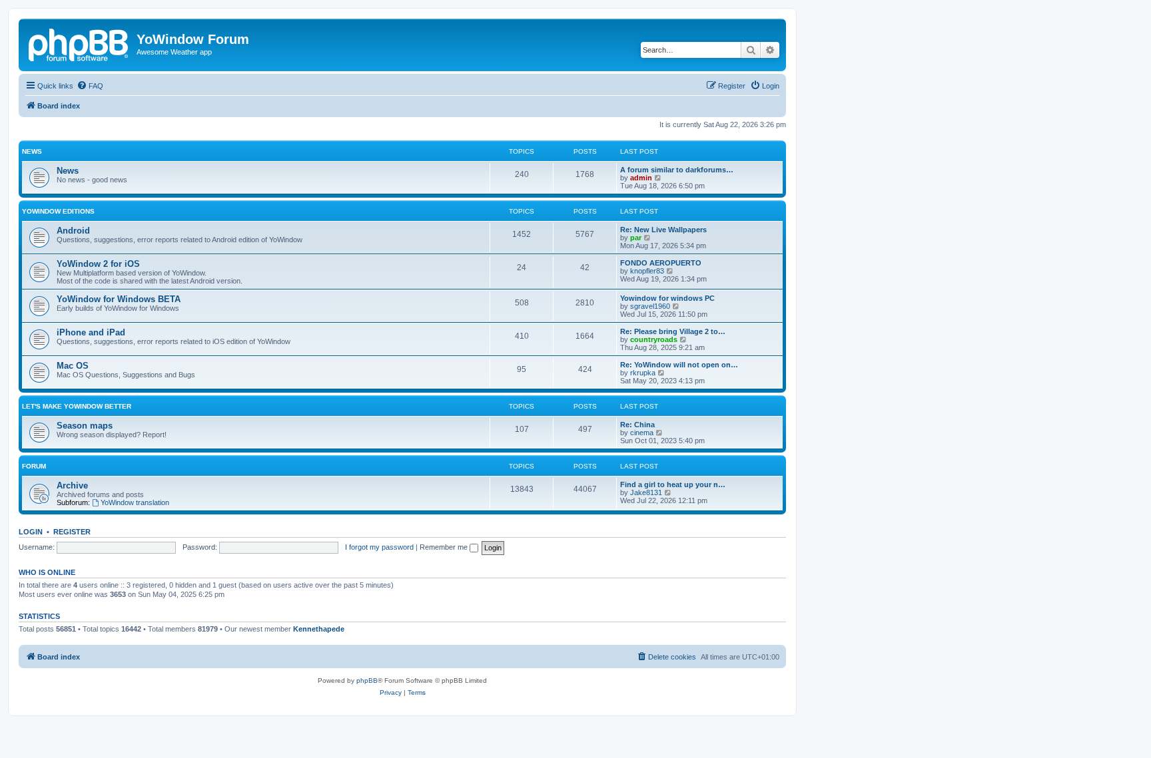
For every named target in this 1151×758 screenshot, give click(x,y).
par (635, 238)
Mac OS (73, 366)
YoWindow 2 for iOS (98, 264)
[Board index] (79, 43)
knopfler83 (647, 271)
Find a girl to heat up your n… (672, 484)
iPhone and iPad (91, 332)
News (32, 151)
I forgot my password (379, 547)
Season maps (85, 426)
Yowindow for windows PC (667, 298)
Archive (72, 485)
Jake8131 (646, 492)
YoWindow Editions (58, 211)
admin (641, 178)
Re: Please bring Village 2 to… (672, 331)
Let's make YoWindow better (76, 406)
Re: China (637, 425)
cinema (641, 433)
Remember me (445, 547)
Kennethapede (318, 629)
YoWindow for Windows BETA (119, 299)
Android (73, 231)
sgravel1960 (650, 306)
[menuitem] (90, 86)
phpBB (367, 680)
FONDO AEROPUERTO (660, 263)
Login (31, 532)
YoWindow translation (135, 502)
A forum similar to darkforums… (676, 170)
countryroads (653, 339)
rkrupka (642, 373)
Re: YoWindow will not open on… (679, 365)
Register (72, 532)
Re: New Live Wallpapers (663, 230)
